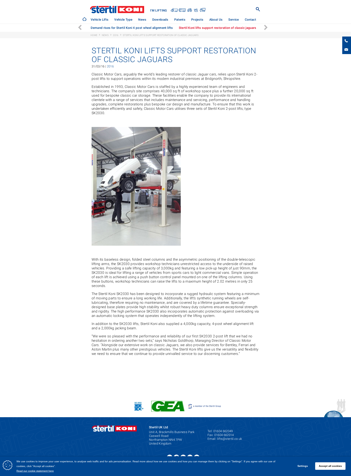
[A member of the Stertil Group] (205, 406)
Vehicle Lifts (99, 19)
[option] (132, 28)
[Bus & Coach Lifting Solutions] (182, 10)
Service (233, 19)
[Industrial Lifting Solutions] (202, 10)
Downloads (160, 19)
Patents (179, 19)
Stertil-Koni (117, 9)
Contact (250, 19)
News (142, 19)
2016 (110, 66)
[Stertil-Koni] (84, 19)
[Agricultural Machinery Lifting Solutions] (189, 10)
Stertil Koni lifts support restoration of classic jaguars (217, 28)
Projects (197, 19)
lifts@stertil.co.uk (229, 439)
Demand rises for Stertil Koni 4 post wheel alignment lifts (132, 28)
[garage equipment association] (167, 406)
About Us (216, 19)
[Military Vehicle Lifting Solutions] (195, 10)
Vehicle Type (123, 19)
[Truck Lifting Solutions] (174, 10)
